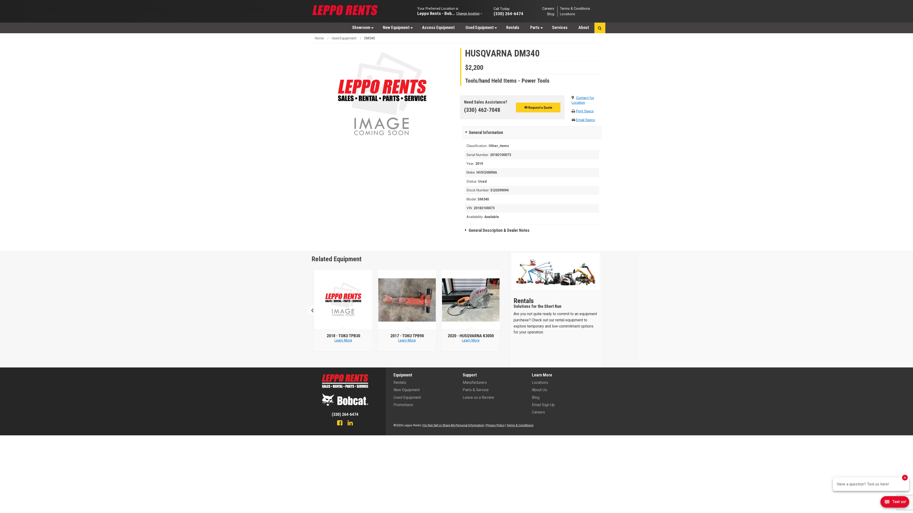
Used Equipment (480, 27)
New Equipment (396, 27)
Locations (567, 14)
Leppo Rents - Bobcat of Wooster (436, 13)
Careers (548, 8)
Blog (550, 14)
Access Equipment (438, 27)
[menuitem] (362, 27)
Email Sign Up (543, 405)
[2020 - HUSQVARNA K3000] (471, 300)
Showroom (361, 27)
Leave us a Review (478, 397)
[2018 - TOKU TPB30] (343, 300)
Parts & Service (476, 390)
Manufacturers (475, 382)
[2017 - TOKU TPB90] (407, 300)
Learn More (343, 340)
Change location (468, 13)
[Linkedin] (350, 423)
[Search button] (599, 28)
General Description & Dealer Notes (499, 230)
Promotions (403, 405)
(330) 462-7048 (482, 110)
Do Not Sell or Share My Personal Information (453, 425)
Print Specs (585, 111)
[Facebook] (340, 423)
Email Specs (585, 120)
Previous (314, 311)
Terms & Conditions (575, 8)
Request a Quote (540, 107)
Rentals (512, 27)
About (583, 27)
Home (319, 38)
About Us (539, 390)
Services (560, 27)
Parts (535, 27)
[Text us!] (895, 503)
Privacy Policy (495, 425)
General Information (486, 132)
